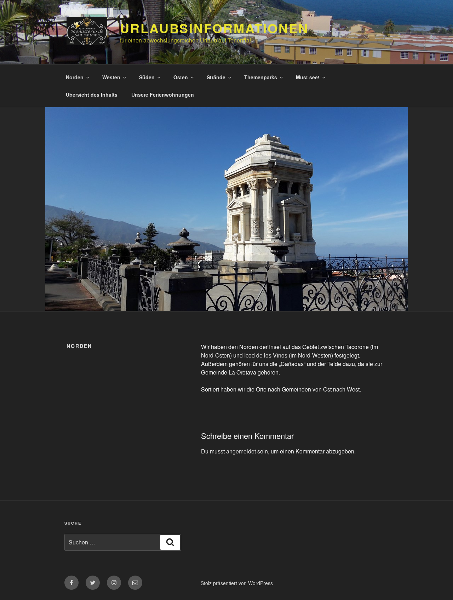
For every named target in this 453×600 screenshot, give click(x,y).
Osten (180, 77)
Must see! (308, 77)
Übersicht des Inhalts (91, 94)
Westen (111, 77)
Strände (216, 77)
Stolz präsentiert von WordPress (237, 583)
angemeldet (241, 451)
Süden (147, 77)
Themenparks (260, 77)
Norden (75, 77)
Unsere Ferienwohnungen (162, 94)
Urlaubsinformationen (214, 28)
